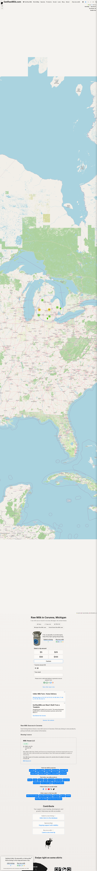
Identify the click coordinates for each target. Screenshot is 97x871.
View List (58, 624)
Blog (63, 2)
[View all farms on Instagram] (46, 789)
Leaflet (78, 613)
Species (42, 2)
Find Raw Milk (28, 2)
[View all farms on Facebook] (43, 789)
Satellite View (93, 10)
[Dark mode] (88, 2)
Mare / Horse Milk (53, 773)
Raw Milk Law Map (41, 798)
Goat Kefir (58, 780)
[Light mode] (93, 2)
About (67, 2)
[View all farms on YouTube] (49, 789)
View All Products (58, 783)
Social (55, 2)
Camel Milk (34, 773)
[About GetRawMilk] (3, 859)
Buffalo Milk (42, 773)
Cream (35, 780)
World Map (36, 2)
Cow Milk (32, 770)
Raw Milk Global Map (45, 795)
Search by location (32, 795)
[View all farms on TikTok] (54, 789)
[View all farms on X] (51, 789)
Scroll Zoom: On (92, 8)
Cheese (40, 780)
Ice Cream (66, 780)
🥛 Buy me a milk (75, 2)
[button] (47, 318)
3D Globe (56, 795)
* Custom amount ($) (40, 665)
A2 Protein (63, 773)
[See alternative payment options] (51, 683)
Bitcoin (62, 795)
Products (49, 2)
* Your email (37, 672)
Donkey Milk (64, 770)
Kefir (45, 780)
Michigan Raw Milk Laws (40, 627)
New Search (93, 6)
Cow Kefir (51, 780)
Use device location (55, 799)
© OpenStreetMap (85, 613)
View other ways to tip (48, 687)
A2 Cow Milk (40, 770)
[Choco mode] (90, 2)
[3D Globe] (83, 2)
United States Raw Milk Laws (56, 627)
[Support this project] (85, 2)
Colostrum (36, 783)
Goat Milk (48, 770)
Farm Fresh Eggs (46, 783)
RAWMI (68, 795)
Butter (30, 780)
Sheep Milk (55, 770)
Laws (59, 2)
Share (39, 624)
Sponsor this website (48, 720)
